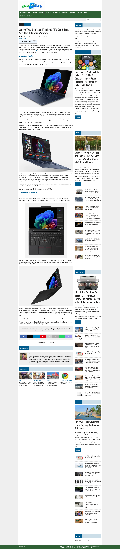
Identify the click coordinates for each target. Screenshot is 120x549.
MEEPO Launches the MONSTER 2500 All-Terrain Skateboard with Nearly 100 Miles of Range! (92, 489)
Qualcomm (46, 37)
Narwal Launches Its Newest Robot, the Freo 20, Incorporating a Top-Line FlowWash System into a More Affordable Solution (93, 466)
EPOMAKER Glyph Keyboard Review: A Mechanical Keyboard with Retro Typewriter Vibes (92, 207)
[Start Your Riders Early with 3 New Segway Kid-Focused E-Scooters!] (88, 419)
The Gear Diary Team (69, 546)
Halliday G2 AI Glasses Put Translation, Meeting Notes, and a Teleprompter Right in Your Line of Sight (92, 505)
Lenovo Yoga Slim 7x (25, 56)
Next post (51, 342)
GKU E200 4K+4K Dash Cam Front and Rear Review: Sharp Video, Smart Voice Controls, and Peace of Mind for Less (93, 200)
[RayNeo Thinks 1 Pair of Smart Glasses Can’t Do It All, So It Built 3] (79, 338)
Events (48, 380)
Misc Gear (79, 13)
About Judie (62, 546)
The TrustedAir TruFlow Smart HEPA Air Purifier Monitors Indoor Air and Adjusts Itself (92, 394)
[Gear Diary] (32, 5)
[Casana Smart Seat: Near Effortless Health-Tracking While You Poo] (79, 498)
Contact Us (90, 547)
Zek (25, 38)
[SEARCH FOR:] (93, 19)
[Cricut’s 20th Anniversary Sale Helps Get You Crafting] (79, 355)
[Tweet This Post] (30, 336)
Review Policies (77, 546)
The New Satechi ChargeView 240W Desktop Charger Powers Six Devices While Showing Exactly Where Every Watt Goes (92, 378)
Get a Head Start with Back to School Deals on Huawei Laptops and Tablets (25, 383)
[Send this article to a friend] (49, 336)
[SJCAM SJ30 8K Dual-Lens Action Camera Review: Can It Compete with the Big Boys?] (79, 258)
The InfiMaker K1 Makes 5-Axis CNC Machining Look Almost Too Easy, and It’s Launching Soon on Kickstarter (92, 361)
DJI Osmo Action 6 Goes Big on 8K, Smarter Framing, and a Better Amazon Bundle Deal (92, 329)
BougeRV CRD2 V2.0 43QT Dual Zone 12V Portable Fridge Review (92, 239)
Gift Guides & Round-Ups (26, 16)
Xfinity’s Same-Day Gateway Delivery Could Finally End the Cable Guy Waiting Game (92, 513)
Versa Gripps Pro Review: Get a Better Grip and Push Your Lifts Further (93, 223)
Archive (84, 547)
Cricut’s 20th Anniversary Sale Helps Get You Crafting (92, 352)
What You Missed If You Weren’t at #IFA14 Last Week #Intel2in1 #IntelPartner (53, 383)
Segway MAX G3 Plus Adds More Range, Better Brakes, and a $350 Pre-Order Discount (92, 386)
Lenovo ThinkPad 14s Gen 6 (28, 192)
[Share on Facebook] (23, 336)
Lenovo (31, 37)
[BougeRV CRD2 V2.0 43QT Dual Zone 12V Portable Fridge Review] (79, 242)
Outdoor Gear (56, 13)
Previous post (42, 342)
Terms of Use (79, 547)
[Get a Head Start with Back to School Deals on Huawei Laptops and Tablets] (25, 378)
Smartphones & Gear (25, 13)
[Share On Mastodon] (68, 336)
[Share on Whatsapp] (62, 336)
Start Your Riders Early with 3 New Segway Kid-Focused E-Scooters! (87, 425)
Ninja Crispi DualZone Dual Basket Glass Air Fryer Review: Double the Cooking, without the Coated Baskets (92, 191)
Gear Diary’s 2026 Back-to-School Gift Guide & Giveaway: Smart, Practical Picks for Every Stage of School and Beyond (87, 78)
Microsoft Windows (38, 37)
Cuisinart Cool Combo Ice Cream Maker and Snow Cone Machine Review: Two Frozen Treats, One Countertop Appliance (91, 249)
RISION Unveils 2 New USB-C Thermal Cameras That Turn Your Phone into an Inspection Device (93, 474)
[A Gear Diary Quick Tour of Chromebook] (65, 378)
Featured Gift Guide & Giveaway (82, 52)
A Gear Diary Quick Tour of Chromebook (66, 382)
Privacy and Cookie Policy (95, 546)
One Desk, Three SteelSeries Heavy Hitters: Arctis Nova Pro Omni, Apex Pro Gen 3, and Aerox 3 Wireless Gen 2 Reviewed (92, 232)
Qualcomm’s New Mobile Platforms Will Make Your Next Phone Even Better (38, 383)
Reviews (70, 380)
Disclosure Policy (85, 546)
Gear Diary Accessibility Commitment (68, 547)
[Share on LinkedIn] (36, 336)
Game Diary (72, 13)
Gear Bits (21, 380)
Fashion (86, 13)
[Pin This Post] (43, 336)
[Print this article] (55, 336)
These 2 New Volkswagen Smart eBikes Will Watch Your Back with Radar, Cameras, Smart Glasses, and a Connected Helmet (92, 369)
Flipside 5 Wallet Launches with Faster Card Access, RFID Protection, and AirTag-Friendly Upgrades (92, 520)
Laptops (26, 37)
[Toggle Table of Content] (33, 41)
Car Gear (41, 13)
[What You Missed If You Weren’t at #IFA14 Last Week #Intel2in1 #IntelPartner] (53, 378)
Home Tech (34, 13)
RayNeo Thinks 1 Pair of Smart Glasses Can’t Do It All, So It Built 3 (92, 336)
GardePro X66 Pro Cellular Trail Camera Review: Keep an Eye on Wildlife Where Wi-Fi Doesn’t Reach (87, 157)
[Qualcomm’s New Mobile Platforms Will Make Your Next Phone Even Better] (39, 378)
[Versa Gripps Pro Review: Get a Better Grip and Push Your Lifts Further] (79, 225)
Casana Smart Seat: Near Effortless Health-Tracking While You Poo (92, 496)
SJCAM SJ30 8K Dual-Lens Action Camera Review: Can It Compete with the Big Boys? (92, 257)
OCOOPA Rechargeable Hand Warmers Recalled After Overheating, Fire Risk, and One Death (93, 481)
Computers (65, 13)
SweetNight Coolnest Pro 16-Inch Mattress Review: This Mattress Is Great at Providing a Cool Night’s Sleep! (92, 345)
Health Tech (48, 13)
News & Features (37, 380)
